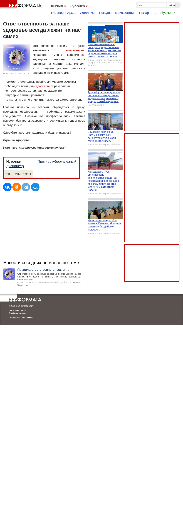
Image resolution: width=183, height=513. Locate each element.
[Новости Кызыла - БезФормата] (21, 4)
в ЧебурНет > (165, 13)
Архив (71, 13)
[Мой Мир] (35, 187)
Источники (87, 13)
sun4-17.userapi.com (19, 73)
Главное (57, 13)
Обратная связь (17, 310)
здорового (43, 86)
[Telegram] (26, 187)
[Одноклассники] (16, 187)
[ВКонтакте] (7, 187)
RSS (30, 317)
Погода (104, 13)
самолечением (74, 50)
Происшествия (124, 13)
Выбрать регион (17, 313)
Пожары (145, 13)
